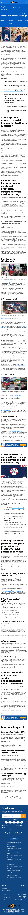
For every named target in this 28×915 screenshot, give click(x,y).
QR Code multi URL (11, 846)
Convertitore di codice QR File (14, 877)
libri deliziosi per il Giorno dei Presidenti (13, 317)
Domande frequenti (9, 102)
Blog (5, 6)
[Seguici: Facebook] (18, 822)
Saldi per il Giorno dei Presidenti (15, 282)
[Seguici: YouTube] (10, 822)
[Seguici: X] (21, 822)
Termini (23, 893)
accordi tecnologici (13, 349)
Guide (4, 885)
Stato (3, 896)
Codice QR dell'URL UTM (17, 431)
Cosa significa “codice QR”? (14, 104)
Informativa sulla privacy (20, 899)
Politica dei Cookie (22, 901)
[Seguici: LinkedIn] (6, 822)
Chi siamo (4, 894)
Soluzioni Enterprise (6, 897)
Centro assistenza (6, 890)
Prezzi (3, 899)
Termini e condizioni (21, 894)
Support (23, 885)
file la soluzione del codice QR (9, 230)
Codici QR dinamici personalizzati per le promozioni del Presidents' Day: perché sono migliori (15, 94)
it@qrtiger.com (22, 887)
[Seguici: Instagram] (14, 822)
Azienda (4, 893)
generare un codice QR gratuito (13, 591)
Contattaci (4, 888)
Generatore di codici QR (18, 508)
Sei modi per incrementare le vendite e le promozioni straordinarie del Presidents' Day (15, 86)
